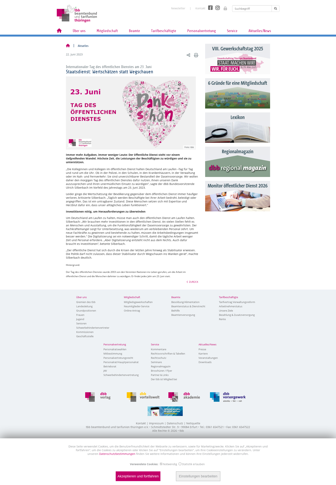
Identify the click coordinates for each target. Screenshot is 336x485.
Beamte (134, 31)
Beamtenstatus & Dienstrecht (188, 306)
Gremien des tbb (85, 302)
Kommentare (158, 349)
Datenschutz (175, 423)
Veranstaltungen (208, 358)
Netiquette (193, 423)
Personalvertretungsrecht (118, 358)
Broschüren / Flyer (161, 370)
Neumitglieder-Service (136, 306)
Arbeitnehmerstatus (230, 306)
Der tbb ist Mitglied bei (164, 379)
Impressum (156, 423)
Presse (202, 349)
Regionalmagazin (161, 366)
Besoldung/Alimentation (185, 302)
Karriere (203, 353)
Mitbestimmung (112, 353)
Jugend (80, 319)
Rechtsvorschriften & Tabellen (168, 353)
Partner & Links (160, 375)
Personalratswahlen (114, 349)
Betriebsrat (109, 366)
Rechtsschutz (158, 358)
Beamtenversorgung (183, 315)
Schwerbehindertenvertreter (92, 327)
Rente (222, 319)
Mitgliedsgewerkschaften (138, 302)
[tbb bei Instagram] (216, 7)
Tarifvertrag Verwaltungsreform (237, 302)
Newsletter (178, 8)
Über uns (79, 31)
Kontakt (200, 8)
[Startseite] (68, 45)
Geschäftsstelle (85, 336)
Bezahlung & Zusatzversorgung (237, 315)
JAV (105, 370)
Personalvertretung (201, 31)
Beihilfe (175, 310)
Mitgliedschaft (107, 31)
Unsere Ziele (226, 310)
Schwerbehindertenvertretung (121, 375)
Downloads (205, 362)
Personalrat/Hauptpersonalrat (121, 362)
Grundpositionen (86, 310)
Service (232, 31)
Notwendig (170, 464)
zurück (193, 281)
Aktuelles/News (259, 31)
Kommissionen (85, 332)
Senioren (81, 323)
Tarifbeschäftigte (163, 31)
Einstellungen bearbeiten (198, 476)
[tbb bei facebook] (209, 7)
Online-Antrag (132, 310)
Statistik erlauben (193, 464)
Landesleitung (84, 306)
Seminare (156, 362)
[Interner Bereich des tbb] (223, 7)
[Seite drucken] (195, 55)
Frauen (80, 315)
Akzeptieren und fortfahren (138, 476)
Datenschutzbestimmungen (117, 454)
